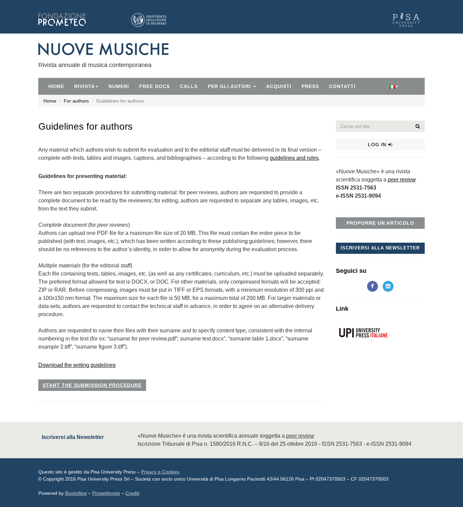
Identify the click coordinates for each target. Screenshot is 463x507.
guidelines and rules (294, 158)
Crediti (132, 493)
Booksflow (76, 493)
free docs (154, 86)
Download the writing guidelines (77, 365)
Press (310, 86)
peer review (402, 179)
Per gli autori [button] (230, 86)
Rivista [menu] (84, 86)
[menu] (393, 86)
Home (56, 86)
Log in (378, 144)
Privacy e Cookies (160, 472)
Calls (189, 86)
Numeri (118, 86)
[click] (418, 126)
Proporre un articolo (380, 223)
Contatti (342, 86)
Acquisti (278, 86)
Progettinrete (106, 493)
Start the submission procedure (92, 385)
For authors (76, 101)
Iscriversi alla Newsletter (380, 247)
